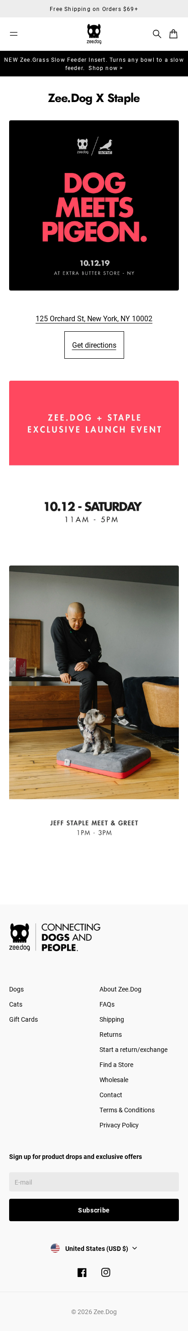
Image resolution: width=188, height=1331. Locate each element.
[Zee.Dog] (94, 34)
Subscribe (94, 1210)
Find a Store (116, 1064)
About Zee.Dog (120, 989)
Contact (110, 1094)
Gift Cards (23, 1019)
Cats (15, 1004)
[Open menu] (13, 34)
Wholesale (113, 1079)
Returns (110, 1034)
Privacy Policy (119, 1125)
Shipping (111, 1019)
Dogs (16, 989)
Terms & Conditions (127, 1109)
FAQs (107, 1004)
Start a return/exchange (133, 1049)
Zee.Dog (105, 1311)
